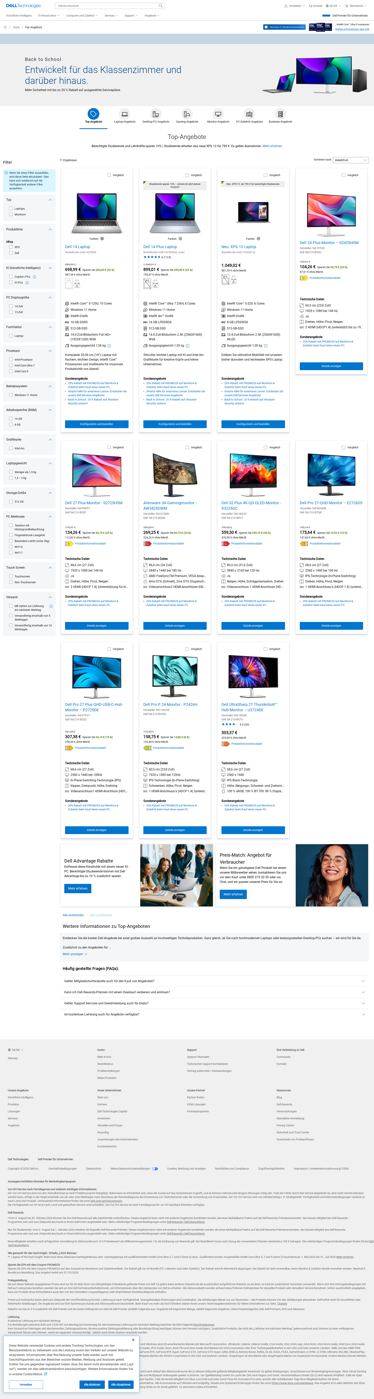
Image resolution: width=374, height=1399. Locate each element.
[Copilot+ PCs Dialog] (34, 276)
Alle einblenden (73, 915)
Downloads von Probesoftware (295, 1139)
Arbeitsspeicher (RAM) (21, 410)
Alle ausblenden (101, 915)
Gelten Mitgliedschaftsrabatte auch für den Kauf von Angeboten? (109, 981)
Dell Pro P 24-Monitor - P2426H (170, 704)
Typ (8, 200)
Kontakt (281, 1063)
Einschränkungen (203, 1324)
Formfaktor (14, 327)
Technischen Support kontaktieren (207, 1063)
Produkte (13, 1104)
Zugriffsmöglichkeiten (271, 1168)
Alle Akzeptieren (121, 1384)
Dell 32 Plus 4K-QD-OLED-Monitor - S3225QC (251, 506)
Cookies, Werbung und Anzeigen (186, 1168)
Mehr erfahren (272, 146)
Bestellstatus (105, 1063)
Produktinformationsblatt (325, 277)
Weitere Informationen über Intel (352, 29)
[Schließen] (133, 1340)
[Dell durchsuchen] (161, 6)
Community (284, 1056)
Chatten (282, 1303)
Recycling (103, 1132)
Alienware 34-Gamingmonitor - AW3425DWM (170, 506)
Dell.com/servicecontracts (106, 1200)
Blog (279, 1097)
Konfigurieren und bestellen (96, 424)
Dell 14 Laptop (77, 246)
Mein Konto (104, 1056)
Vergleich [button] (118, 175)
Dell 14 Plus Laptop (160, 246)
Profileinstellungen (108, 1070)
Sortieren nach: (323, 159)
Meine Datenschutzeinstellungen (131, 1168)
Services (13, 1118)
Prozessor (13, 351)
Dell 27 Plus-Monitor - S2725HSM (94, 503)
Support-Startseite (198, 1056)
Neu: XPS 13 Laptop (238, 246)
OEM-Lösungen (196, 1104)
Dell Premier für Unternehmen (350, 15)
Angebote (13, 1125)
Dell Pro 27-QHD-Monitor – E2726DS (331, 503)
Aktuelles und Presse (109, 1125)
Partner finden (195, 1097)
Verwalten (26, 1384)
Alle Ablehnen (92, 1384)
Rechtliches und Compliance (232, 1168)
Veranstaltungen (287, 1111)
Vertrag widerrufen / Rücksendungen (209, 1070)
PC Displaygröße (17, 297)
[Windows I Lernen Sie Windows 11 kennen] (284, 27)
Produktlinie (14, 229)
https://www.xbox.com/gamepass (292, 1383)
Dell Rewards (284, 1104)
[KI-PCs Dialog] (27, 282)
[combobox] (109, 6)
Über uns (102, 1097)
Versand (12, 597)
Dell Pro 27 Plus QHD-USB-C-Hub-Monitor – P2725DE (94, 707)
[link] (315, 5)
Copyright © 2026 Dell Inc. (23, 1168)
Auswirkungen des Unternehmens (117, 1139)
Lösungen (14, 1111)
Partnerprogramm (198, 1111)
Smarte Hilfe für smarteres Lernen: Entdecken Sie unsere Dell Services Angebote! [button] (97, 393)
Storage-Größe (16, 493)
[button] (295, 5)
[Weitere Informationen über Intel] (320, 26)
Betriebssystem (16, 386)
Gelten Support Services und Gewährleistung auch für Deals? (106, 1003)
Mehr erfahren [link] (77, 888)
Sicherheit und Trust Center (293, 1132)
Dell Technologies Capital (112, 1111)
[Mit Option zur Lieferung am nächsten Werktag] (51, 606)
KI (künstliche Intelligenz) (23, 268)
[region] (187, 39)
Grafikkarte (13, 439)
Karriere (102, 1104)
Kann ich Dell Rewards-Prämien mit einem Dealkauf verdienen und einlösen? (117, 992)
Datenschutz (93, 1168)
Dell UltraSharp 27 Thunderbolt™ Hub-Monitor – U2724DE (249, 707)
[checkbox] (17, 208)
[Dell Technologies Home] (23, 5)
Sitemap (13, 1058)
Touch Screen (15, 567)
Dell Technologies (18, 1159)
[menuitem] (49, 15)
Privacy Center (285, 1125)
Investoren (103, 1118)
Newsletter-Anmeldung (290, 1118)
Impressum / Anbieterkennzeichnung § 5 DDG (321, 1168)
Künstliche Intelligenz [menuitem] (19, 15)
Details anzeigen (331, 366)
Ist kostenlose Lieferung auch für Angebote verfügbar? (101, 1014)
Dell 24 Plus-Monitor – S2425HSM (329, 242)
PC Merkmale (15, 516)
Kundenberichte (106, 1146)
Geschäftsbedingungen (63, 1168)
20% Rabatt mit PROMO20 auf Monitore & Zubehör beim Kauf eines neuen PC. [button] (93, 385)
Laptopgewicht (16, 463)
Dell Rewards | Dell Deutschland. (186, 1221)
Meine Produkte (106, 1077)
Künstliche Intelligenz (20, 1097)
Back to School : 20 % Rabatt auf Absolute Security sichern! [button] (93, 401)
